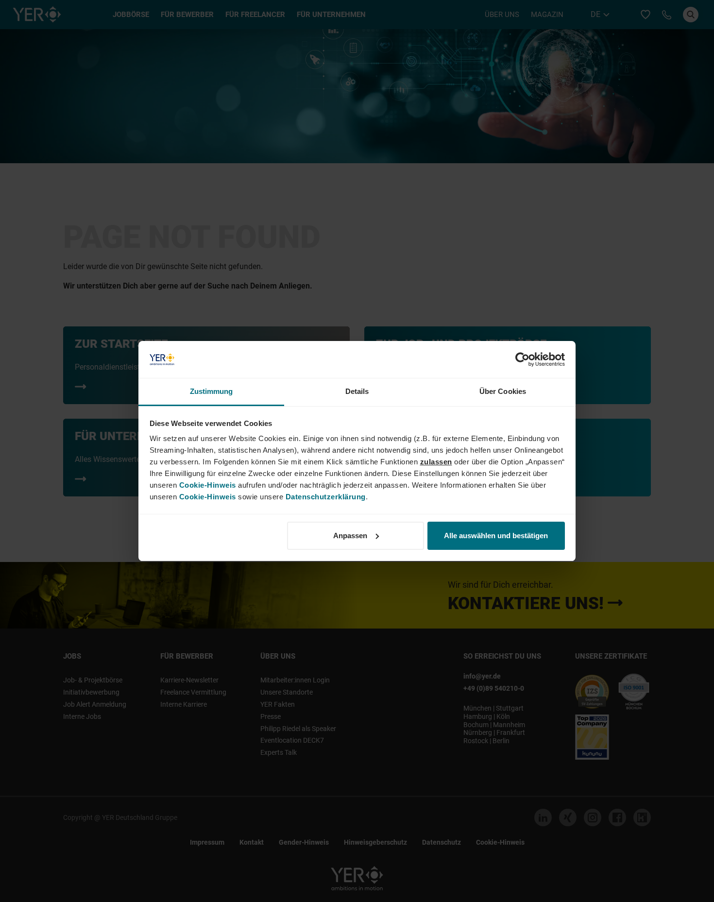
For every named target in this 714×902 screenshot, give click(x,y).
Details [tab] (357, 391)
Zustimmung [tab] (211, 391)
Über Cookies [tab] (502, 391)
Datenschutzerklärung (326, 497)
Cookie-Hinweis (207, 485)
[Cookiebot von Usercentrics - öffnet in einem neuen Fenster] (522, 359)
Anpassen (350, 535)
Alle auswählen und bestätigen (496, 535)
